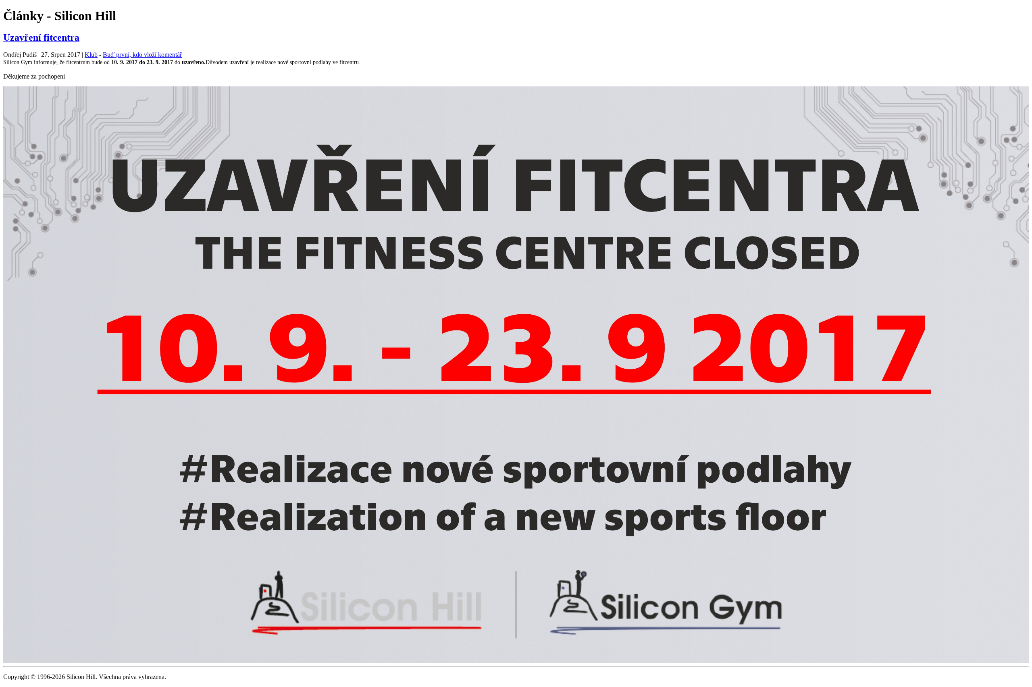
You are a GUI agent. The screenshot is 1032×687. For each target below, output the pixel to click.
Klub (91, 54)
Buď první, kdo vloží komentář (142, 54)
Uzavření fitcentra (41, 37)
